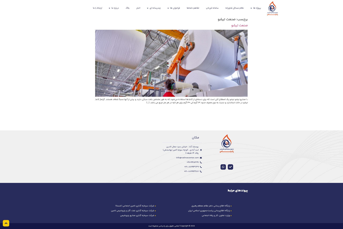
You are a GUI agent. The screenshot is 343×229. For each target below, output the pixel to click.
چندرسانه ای (155, 8)
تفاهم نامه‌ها (193, 8)
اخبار (138, 8)
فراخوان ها (175, 8)
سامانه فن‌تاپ (212, 8)
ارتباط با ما (97, 8)
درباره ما (115, 8)
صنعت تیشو (239, 25)
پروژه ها (257, 8)
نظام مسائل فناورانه (234, 8)
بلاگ (128, 8)
